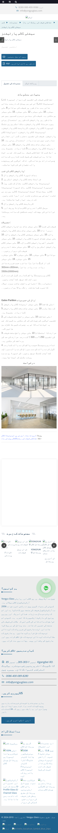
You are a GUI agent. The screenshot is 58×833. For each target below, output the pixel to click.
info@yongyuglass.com (31, 10)
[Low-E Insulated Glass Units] (22, 543)
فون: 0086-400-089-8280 (31, 7)
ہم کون (9, 588)
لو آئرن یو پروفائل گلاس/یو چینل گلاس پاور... (50, 560)
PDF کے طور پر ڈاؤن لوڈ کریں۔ (20, 63)
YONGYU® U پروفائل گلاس (36, 551)
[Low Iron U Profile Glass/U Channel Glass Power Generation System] (50, 547)
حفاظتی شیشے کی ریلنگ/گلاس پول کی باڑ (19, 438)
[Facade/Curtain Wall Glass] (8, 544)
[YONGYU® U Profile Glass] (36, 543)
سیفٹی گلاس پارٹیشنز (11, 27)
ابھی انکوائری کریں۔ (18, 720)
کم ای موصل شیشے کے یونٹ (22, 551)
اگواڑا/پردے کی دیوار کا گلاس (8, 554)
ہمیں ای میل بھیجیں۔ (16, 56)
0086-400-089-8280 (17, 676)
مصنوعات (13, 22)
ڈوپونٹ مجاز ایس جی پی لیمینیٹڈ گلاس (18, 435)
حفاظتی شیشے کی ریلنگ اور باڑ (37, 22)
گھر (3, 22)
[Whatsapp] (46, 588)
